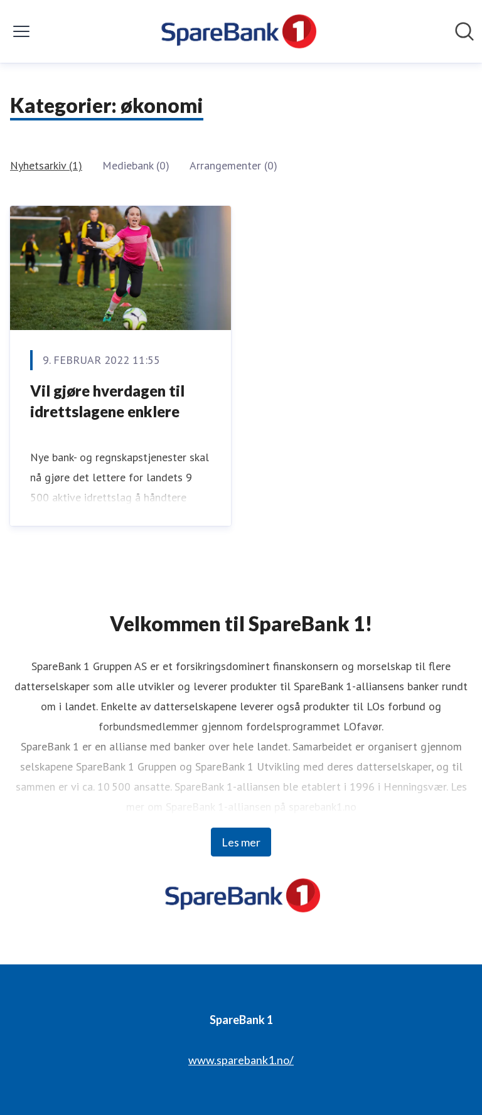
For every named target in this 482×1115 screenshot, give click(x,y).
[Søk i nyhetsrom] (464, 31)
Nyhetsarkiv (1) (46, 165)
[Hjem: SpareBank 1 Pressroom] (237, 31)
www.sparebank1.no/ (241, 1060)
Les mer (241, 842)
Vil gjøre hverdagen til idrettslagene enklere (107, 401)
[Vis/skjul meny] (21, 31)
